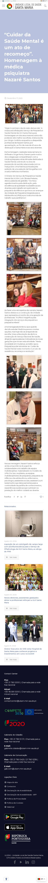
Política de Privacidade (16, 799)
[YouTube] (21, 862)
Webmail (10, 807)
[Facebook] (15, 862)
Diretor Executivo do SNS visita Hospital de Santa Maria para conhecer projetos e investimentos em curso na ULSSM (23, 651)
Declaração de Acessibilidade (19, 790)
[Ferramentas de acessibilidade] (6, 879)
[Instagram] (33, 862)
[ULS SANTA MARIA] (24, 6)
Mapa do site (12, 782)
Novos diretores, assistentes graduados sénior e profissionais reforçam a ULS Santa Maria (22, 600)
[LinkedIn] (27, 862)
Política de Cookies (15, 803)
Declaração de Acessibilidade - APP (22, 795)
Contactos (11, 786)
